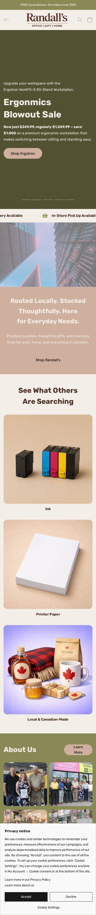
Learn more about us (19, 885)
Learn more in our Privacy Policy (27, 880)
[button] (48, 20)
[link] (48, 906)
